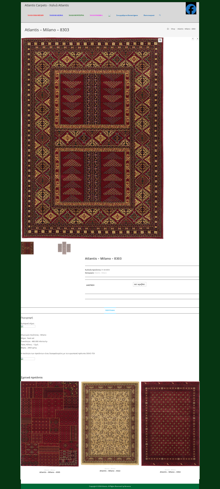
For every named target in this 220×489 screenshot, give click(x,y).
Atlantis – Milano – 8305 (49, 472)
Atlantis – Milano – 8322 (110, 471)
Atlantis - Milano (100, 273)
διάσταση (90, 285)
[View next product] (197, 39)
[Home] (168, 29)
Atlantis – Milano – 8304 (170, 472)
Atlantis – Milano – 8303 (186, 29)
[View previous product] (193, 39)
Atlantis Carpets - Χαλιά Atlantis (47, 5)
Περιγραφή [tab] (110, 310)
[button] (160, 40)
